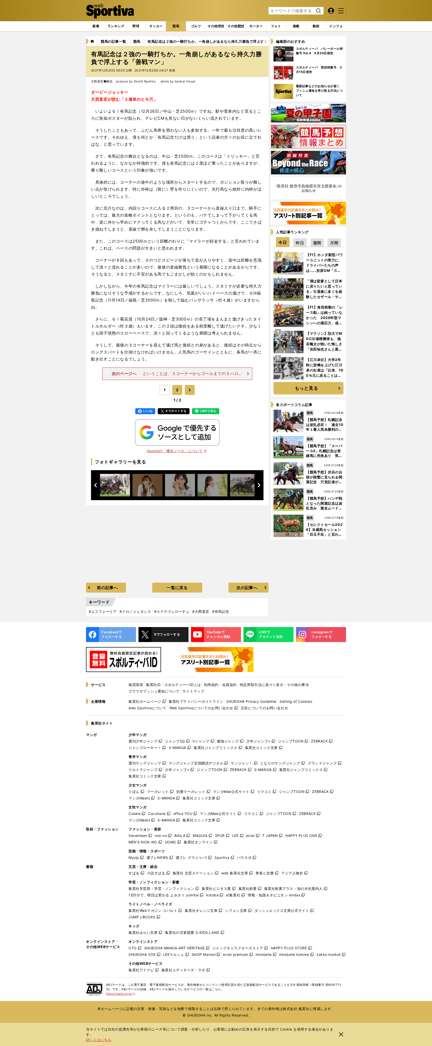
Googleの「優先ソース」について (175, 451)
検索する (318, 11)
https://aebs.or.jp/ (121, 994)
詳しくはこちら (99, 1040)
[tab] (136, 26)
